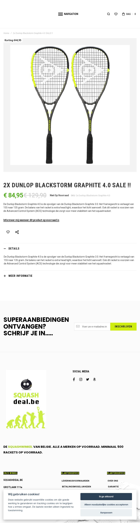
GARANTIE (113, 486)
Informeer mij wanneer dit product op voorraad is (31, 220)
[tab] (70, 248)
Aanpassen (106, 512)
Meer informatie (20, 275)
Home (6, 33)
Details (14, 248)
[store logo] (28, 14)
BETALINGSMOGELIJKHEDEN (76, 486)
